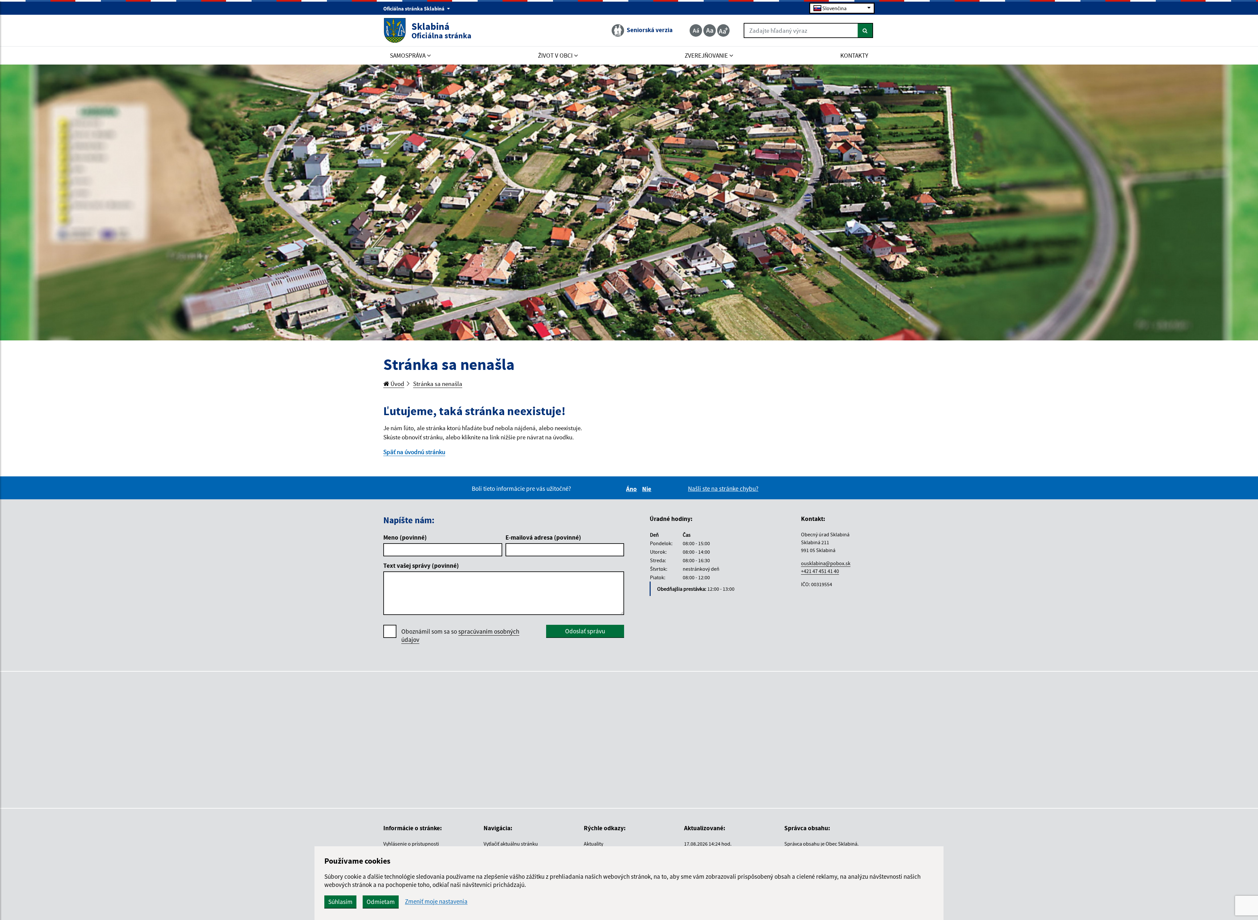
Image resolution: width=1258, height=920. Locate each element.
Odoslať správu (585, 631)
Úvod (396, 384)
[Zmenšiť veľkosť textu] (696, 30)
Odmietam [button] (381, 902)
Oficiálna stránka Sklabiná (414, 8)
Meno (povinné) (405, 537)
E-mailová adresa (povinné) (543, 537)
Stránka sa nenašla (437, 384)
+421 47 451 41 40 (820, 571)
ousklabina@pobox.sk (825, 563)
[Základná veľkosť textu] (709, 30)
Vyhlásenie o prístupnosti (411, 843)
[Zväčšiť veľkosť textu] (723, 30)
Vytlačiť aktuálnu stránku (511, 843)
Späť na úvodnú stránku (414, 452)
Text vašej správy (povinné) (421, 565)
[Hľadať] (865, 30)
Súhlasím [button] (340, 902)
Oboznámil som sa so (460, 635)
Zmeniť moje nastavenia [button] (436, 901)
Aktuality (593, 843)
